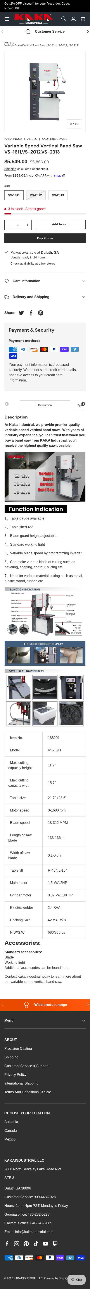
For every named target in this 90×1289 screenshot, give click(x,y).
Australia (11, 1122)
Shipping (10, 168)
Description (45, 405)
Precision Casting (18, 1048)
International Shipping (21, 1083)
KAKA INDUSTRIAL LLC (20, 138)
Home (8, 42)
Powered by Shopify (56, 1278)
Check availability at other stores (32, 263)
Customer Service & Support (26, 1066)
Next (83, 404)
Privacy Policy (15, 1074)
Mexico (10, 1139)
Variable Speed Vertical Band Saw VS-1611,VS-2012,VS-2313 (41, 45)
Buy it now (45, 238)
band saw (23, 440)
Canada (10, 1130)
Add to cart (60, 224)
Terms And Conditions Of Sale (27, 1092)
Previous (7, 404)
